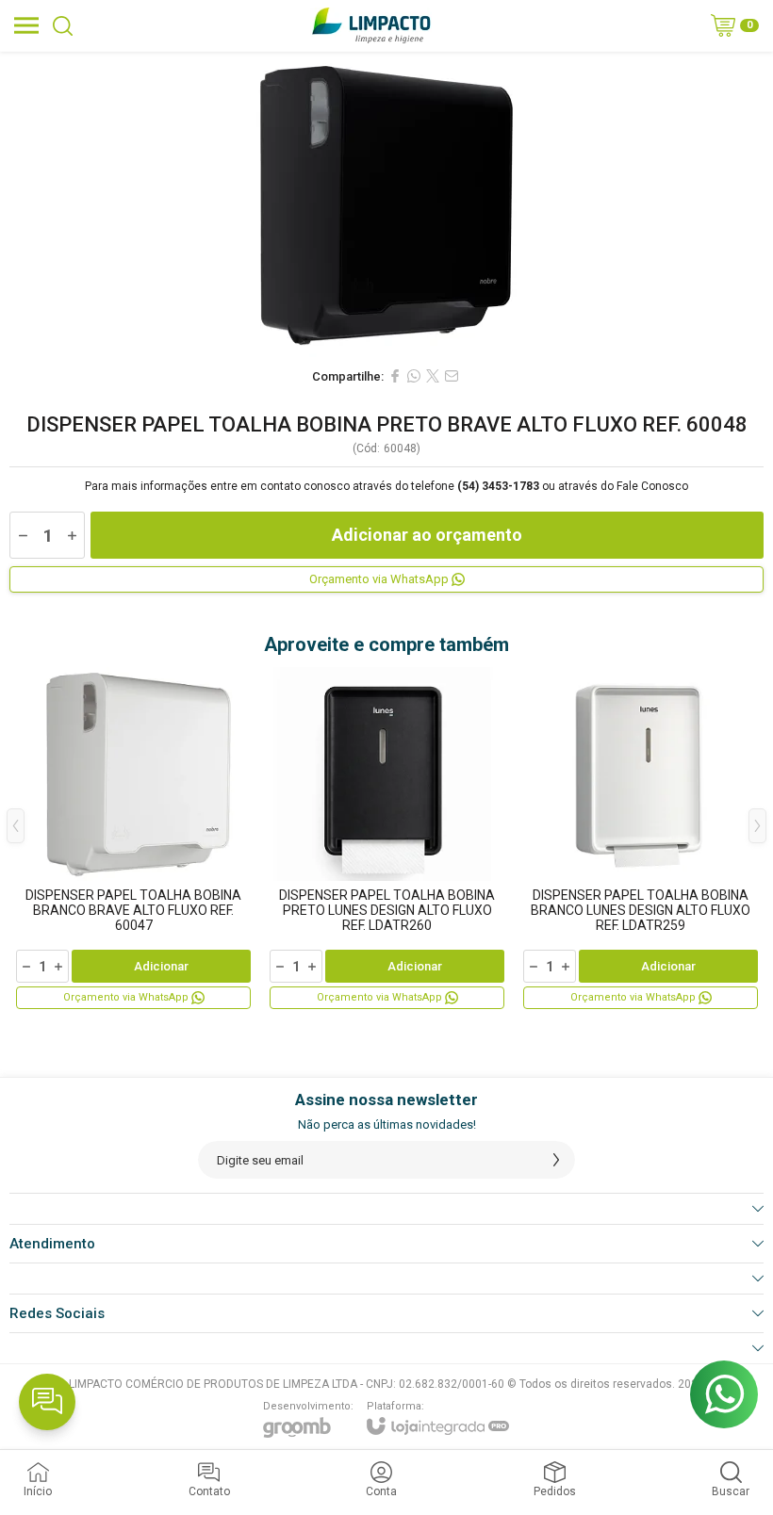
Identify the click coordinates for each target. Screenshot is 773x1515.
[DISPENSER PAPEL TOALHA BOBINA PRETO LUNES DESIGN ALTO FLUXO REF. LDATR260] (387, 839)
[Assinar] (556, 1160)
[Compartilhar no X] (432, 376)
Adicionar (161, 966)
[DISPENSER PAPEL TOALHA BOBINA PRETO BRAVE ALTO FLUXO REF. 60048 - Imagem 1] (386, 204)
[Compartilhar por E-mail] (451, 376)
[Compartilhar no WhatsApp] (413, 376)
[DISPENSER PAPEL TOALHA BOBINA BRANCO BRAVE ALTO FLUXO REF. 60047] (133, 839)
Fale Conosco (652, 486)
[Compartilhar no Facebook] (395, 376)
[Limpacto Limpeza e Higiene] (371, 25)
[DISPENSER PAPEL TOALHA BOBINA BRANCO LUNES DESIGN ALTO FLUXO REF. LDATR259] (641, 839)
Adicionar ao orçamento (427, 535)
